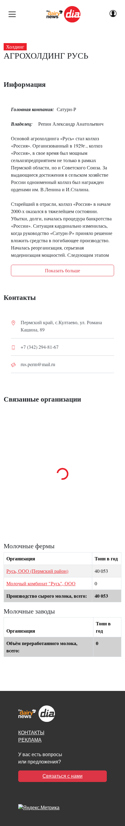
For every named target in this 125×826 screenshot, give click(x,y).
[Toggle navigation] (12, 14)
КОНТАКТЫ (31, 732)
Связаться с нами (62, 776)
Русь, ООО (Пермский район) (37, 571)
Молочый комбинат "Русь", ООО (41, 583)
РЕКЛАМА (30, 740)
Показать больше (62, 270)
